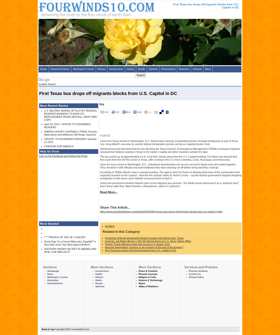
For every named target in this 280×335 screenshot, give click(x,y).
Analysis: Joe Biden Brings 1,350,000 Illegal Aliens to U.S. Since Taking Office (148, 241)
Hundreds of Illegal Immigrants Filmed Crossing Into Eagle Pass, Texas (144, 238)
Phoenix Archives (60, 69)
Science (197, 69)
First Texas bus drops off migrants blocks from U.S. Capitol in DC (140, 250)
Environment (168, 69)
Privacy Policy (196, 277)
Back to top (48, 329)
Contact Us (195, 274)
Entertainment (55, 283)
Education (52, 280)
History (130, 69)
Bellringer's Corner (83, 69)
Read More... (108, 192)
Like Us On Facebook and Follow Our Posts (63, 156)
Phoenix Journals (148, 274)
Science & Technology (151, 280)
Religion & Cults (147, 277)
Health (141, 69)
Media (98, 280)
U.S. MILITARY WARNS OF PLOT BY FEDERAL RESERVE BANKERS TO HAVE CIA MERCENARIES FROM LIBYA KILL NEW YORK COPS (70, 115)
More (208, 69)
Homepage (53, 271)
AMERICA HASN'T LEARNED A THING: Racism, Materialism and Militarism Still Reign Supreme (70, 133)
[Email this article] (105, 113)
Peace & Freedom (148, 271)
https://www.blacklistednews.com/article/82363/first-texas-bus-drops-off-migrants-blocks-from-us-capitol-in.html (161, 211)
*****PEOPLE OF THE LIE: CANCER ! (65, 237)
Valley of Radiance (148, 286)
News (50, 274)
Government (116, 69)
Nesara (102, 69)
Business (184, 69)
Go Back (109, 226)
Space (142, 283)
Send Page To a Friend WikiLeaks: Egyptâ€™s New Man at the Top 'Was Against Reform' (70, 243)
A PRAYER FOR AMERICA (59, 146)
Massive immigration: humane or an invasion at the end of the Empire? (144, 247)
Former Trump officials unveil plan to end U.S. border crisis (137, 244)
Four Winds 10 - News (80, 8)
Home (43, 69)
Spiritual (153, 69)
